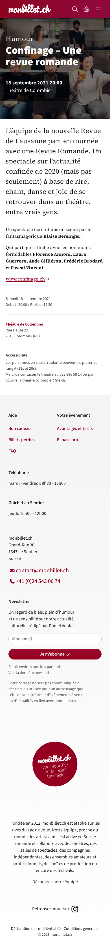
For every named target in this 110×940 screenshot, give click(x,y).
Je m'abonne (52, 654)
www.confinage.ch (25, 279)
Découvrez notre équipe (55, 882)
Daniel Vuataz (61, 626)
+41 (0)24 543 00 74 (38, 581)
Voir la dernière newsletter (30, 673)
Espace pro (67, 440)
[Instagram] (74, 909)
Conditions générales (81, 929)
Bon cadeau (19, 428)
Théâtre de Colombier (24, 324)
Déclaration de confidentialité (36, 929)
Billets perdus (21, 440)
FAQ (12, 451)
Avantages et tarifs (75, 428)
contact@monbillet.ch (42, 571)
